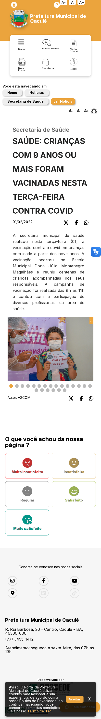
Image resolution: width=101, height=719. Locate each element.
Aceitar (74, 699)
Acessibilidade (14, 5)
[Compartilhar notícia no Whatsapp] (86, 222)
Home (12, 92)
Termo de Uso (39, 711)
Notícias (36, 92)
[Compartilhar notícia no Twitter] (66, 222)
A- (63, 2)
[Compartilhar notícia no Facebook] (76, 222)
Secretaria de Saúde (25, 101)
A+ (81, 2)
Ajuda (57, 5)
